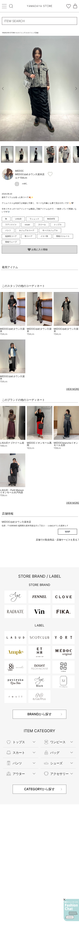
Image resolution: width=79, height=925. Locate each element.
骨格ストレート (63, 236)
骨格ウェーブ (11, 242)
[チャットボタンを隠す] (64, 899)
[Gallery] (39, 88)
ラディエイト (11, 224)
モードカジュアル (50, 230)
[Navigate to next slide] (76, 89)
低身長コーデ (11, 236)
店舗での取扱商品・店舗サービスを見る (57, 539)
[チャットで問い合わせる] (71, 910)
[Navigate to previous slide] (3, 89)
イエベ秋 (44, 236)
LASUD (18, 219)
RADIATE (51, 219)
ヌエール (42, 224)
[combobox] (39, 21)
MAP (67, 531)
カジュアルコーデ (26, 230)
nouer (27, 224)
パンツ (8, 230)
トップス (58, 224)
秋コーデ (28, 236)
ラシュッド (34, 219)
